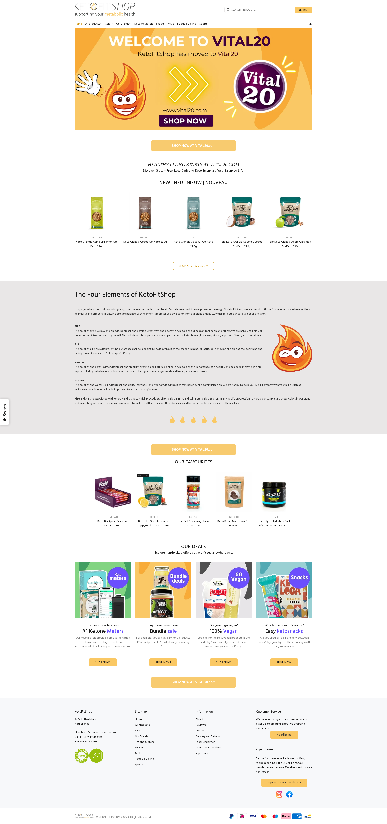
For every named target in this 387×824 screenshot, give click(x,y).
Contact (201, 730)
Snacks (139, 747)
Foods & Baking (144, 759)
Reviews (201, 725)
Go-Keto (97, 238)
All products (142, 725)
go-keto (153, 517)
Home (139, 719)
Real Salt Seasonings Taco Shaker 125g (193, 523)
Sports (139, 764)
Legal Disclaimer (205, 742)
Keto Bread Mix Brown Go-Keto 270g (233, 523)
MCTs (138, 753)
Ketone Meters (144, 742)
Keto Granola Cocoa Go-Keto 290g (145, 242)
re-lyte (274, 517)
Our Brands (141, 736)
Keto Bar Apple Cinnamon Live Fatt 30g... (112, 523)
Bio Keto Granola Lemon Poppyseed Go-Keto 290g (153, 523)
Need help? (284, 734)
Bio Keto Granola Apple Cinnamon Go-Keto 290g (290, 244)
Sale (137, 730)
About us (201, 719)
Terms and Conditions (208, 747)
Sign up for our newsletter (284, 782)
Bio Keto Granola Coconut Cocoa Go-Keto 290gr (242, 244)
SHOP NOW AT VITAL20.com (193, 145)
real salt (193, 517)
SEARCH (303, 10)
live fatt (113, 517)
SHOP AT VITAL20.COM (193, 266)
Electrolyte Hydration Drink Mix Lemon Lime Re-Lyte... (274, 523)
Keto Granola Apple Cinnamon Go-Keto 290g (97, 244)
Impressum (202, 753)
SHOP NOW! (102, 662)
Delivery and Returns (208, 736)
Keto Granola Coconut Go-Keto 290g (193, 244)
